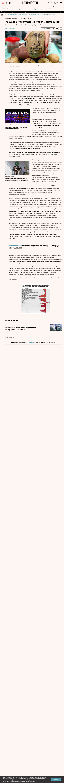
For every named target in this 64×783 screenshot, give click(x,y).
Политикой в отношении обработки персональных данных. (19, 781)
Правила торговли (12, 9)
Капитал (51, 9)
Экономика (25, 6)
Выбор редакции (42, 14)
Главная (7, 18)
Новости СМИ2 (9, 337)
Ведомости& (37, 9)
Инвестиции (39, 6)
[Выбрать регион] (48, 3)
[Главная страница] (30, 2)
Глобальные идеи (10, 6)
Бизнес (18, 6)
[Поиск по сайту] (51, 3)
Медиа (53, 6)
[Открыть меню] (61, 3)
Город (31, 9)
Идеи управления (23, 9)
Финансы (31, 6)
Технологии (47, 6)
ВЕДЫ (4, 9)
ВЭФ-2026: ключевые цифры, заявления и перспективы (20, 14)
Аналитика (45, 9)
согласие (42, 778)
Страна (56, 9)
